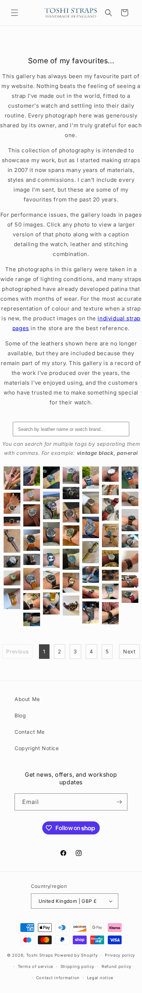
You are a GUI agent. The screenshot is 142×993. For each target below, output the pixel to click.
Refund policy (116, 966)
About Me (27, 699)
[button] (15, 13)
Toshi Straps (39, 955)
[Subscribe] (119, 801)
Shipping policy (77, 966)
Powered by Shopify (76, 955)
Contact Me (30, 732)
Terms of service (35, 966)
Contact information (58, 977)
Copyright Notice (37, 748)
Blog (20, 715)
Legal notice (100, 977)
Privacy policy (120, 955)
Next (129, 651)
